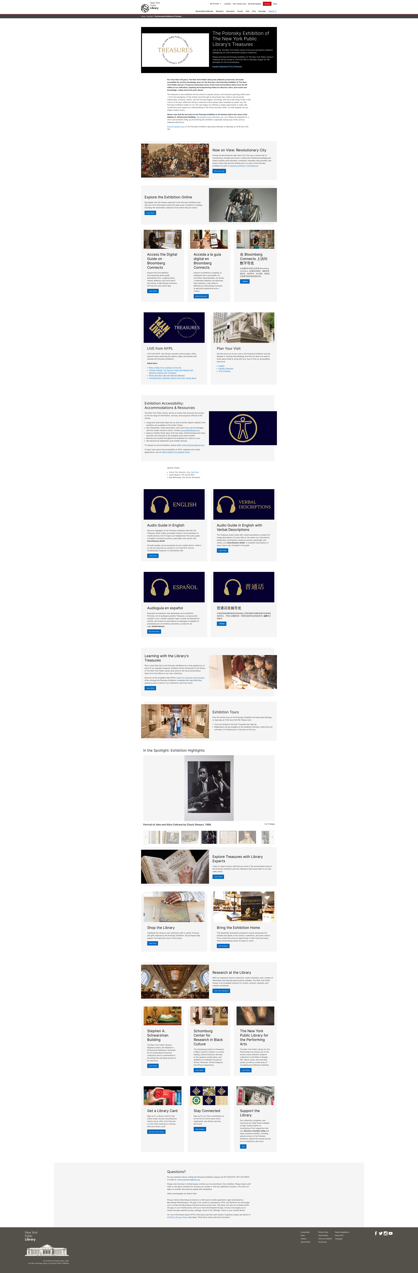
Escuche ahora (154, 631)
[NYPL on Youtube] (390, 1233)
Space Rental (305, 1242)
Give (254, 11)
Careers (303, 1239)
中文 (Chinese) (224, 371)
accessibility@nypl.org (190, 430)
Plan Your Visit (219, 171)
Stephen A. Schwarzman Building (157, 1035)
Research (220, 11)
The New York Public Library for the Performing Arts (254, 1037)
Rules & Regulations (342, 1232)
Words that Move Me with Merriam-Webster (167, 375)
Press (303, 1235)
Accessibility (305, 1232)
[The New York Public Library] (150, 7)
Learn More (150, 213)
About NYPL (339, 1235)
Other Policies (323, 1235)
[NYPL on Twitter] (381, 1233)
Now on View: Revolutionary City (239, 150)
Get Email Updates (254, 4)
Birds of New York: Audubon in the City (165, 368)
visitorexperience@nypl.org (193, 445)
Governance (322, 1242)
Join (243, 1146)
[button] (151, 837)
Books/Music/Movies (204, 11)
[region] (209, 796)
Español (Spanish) (226, 368)
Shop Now (152, 943)
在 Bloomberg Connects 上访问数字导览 (253, 258)
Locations (227, 4)
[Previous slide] (146, 837)
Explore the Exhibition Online (168, 197)
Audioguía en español (165, 608)
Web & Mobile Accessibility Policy (176, 452)
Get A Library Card (239, 4)
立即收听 (222, 624)
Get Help (262, 11)
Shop (275, 4)
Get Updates (199, 1129)
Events (240, 11)
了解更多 (245, 281)
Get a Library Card (162, 1111)
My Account (214, 4)
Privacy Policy (323, 1232)
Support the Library (250, 1113)
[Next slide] (272, 837)
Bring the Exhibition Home (238, 927)
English (221, 366)
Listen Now (153, 556)
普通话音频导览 (229, 608)
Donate (267, 4)
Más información (201, 296)
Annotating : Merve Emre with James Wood (172, 378)
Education (230, 11)
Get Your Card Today (156, 1132)
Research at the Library (231, 972)
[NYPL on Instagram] (385, 1233)
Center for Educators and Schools (190, 678)
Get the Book (223, 946)
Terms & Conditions (325, 1239)
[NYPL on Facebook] (376, 1233)
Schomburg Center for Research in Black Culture (208, 1037)
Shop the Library (161, 927)
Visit (247, 11)
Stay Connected (207, 1111)
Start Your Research (221, 991)
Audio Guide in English (165, 525)
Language (338, 1239)
